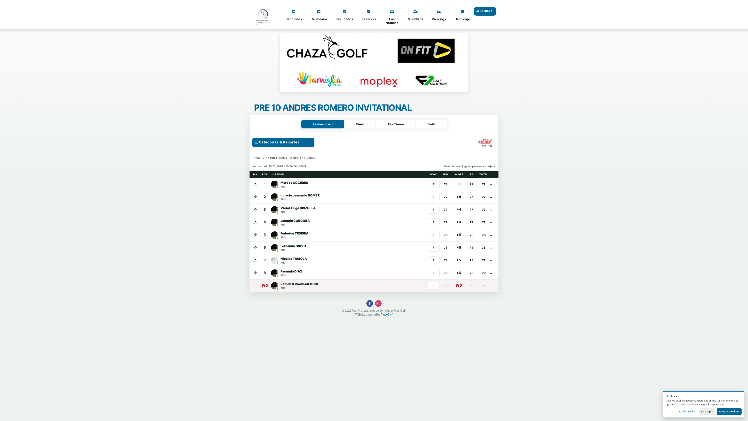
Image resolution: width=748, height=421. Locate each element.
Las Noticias (391, 21)
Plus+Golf (387, 314)
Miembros (415, 19)
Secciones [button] (294, 19)
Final (360, 124)
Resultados (344, 19)
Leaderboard (323, 124)
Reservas (369, 19)
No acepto (707, 411)
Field (431, 124)
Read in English (687, 411)
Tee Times (396, 124)
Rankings (439, 19)
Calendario (318, 19)
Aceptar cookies (729, 411)
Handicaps (462, 19)
